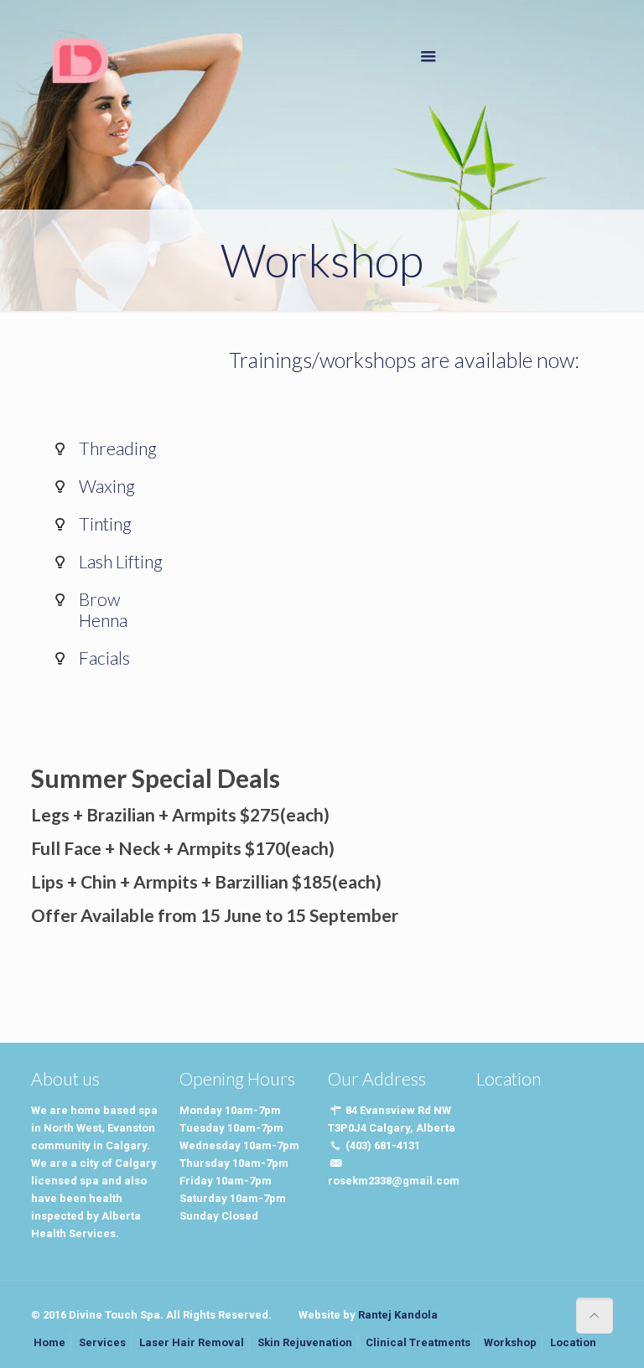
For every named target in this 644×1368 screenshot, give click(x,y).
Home (49, 1342)
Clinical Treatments (418, 1342)
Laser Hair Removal (191, 1342)
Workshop (510, 1342)
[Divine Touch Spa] (79, 59)
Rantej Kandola (398, 1314)
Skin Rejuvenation (304, 1342)
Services (102, 1342)
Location (573, 1342)
